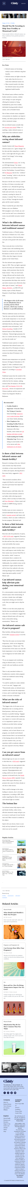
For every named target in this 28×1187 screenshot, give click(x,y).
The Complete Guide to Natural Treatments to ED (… (8, 851)
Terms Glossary (7, 1106)
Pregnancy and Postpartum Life (11, 945)
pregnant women (14, 634)
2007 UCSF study (8, 536)
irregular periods (11, 515)
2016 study (16, 761)
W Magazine (8, 172)
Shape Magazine (19, 146)
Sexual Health (7, 1118)
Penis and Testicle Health (6, 840)
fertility (4, 895)
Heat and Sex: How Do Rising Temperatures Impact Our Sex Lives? (14, 987)
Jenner (16, 162)
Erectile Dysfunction (5, 848)
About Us (6, 1102)
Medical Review (7, 1104)
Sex (5, 982)
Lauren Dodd (8, 952)
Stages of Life (5, 23)
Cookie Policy (18, 1113)
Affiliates (6, 1109)
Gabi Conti (7, 59)
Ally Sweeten (8, 917)
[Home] (14, 3)
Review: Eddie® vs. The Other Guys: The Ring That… (7, 874)
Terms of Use (19, 1119)
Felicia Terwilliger (7, 329)
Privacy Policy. (19, 1120)
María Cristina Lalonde (11, 992)
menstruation (11, 895)
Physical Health (7, 909)
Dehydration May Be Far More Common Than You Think (12, 1027)
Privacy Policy (18, 1111)
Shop (5, 1131)
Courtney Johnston (10, 1031)
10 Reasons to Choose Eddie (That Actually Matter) (7, 859)
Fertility (13, 23)
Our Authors (6, 1108)
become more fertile (10, 127)
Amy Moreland (9, 501)
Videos (5, 1129)
